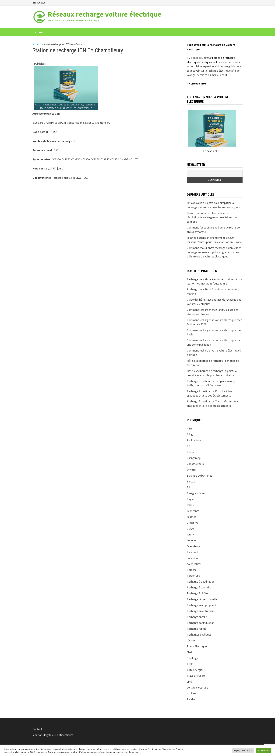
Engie (190, 499)
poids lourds (194, 564)
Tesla (190, 664)
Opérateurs (193, 546)
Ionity (190, 534)
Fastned (191, 517)
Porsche (192, 570)
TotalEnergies (195, 670)
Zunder (191, 699)
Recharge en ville (197, 617)
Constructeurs (195, 464)
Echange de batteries (199, 475)
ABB (189, 428)
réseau (191, 640)
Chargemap (194, 458)
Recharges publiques (199, 634)
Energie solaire (195, 493)
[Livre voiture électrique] (66, 87)
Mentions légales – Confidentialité (52, 735)
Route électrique (197, 646)
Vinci (189, 681)
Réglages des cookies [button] (243, 750)
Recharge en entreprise (200, 611)
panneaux (192, 558)
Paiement (192, 552)
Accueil (39, 32)
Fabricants (193, 511)
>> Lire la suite (196, 83)
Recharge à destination (201, 581)
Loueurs (191, 540)
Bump (190, 452)
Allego (190, 434)
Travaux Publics (196, 676)
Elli (188, 487)
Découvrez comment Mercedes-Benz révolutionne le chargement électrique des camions (212, 217)
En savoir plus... (212, 151)
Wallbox (191, 693)
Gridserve (192, 522)
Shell (189, 652)
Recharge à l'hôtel (197, 593)
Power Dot (193, 575)
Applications (194, 440)
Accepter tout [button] (263, 750)
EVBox (190, 505)
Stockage (192, 658)
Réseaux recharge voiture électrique (104, 14)
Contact (37, 729)
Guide (190, 528)
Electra (191, 481)
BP (188, 446)
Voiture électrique (197, 687)
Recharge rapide (196, 628)
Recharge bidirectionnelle (202, 599)
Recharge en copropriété (201, 605)
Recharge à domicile (199, 587)
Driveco (191, 469)
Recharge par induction (200, 623)
